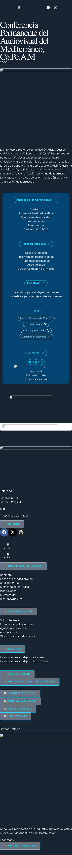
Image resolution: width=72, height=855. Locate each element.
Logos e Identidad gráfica (36, 213)
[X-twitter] (36, 362)
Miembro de (36, 225)
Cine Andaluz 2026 (36, 229)
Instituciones (36, 221)
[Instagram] (42, 362)
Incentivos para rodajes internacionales (36, 296)
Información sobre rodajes (36, 257)
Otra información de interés (36, 269)
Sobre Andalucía (36, 253)
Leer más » (7, 840)
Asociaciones (36, 264)
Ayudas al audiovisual (36, 261)
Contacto (36, 209)
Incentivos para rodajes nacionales (36, 292)
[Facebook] (29, 362)
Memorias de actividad (36, 217)
